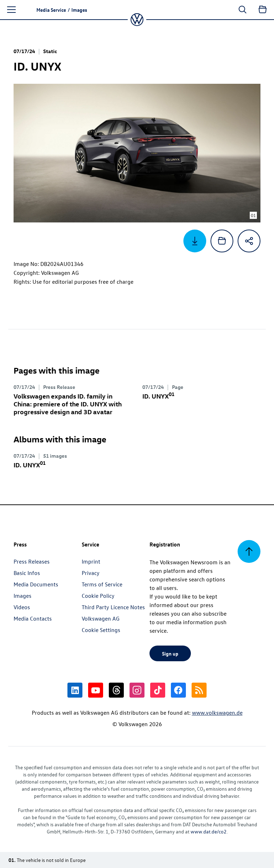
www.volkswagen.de (217, 712)
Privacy (91, 572)
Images (22, 595)
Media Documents (36, 584)
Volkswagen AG (101, 618)
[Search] (242, 9)
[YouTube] (95, 690)
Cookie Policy (98, 595)
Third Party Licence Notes (113, 607)
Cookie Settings (101, 629)
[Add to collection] (221, 241)
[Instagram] (137, 690)
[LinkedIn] (74, 690)
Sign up (170, 653)
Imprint (91, 561)
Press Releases (32, 561)
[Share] (249, 241)
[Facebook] (178, 690)
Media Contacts (33, 618)
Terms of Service (102, 584)
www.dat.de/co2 (209, 831)
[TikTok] (157, 690)
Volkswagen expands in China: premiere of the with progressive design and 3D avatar (68, 404)
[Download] (194, 241)
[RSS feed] (199, 690)
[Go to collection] (262, 9)
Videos (22, 607)
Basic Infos (27, 572)
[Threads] (116, 690)
